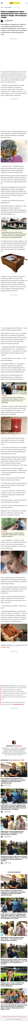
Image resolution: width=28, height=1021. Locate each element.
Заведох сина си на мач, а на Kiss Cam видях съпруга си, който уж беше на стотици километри (12, 984)
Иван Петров (6, 647)
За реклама (13, 1016)
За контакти (8, 1016)
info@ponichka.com (18, 704)
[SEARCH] (26, 3)
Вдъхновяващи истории (16, 760)
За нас (3, 1016)
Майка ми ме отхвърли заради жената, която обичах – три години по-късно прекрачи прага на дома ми (12, 833)
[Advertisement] (14, 55)
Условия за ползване (21, 1016)
